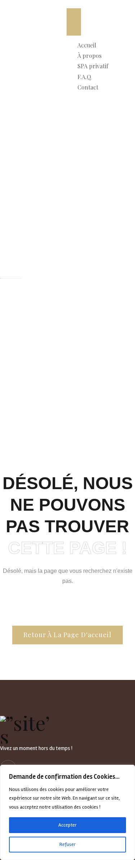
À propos (89, 55)
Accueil (86, 45)
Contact (87, 87)
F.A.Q (84, 77)
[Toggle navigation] (74, 22)
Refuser (67, 844)
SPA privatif (92, 66)
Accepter (67, 825)
